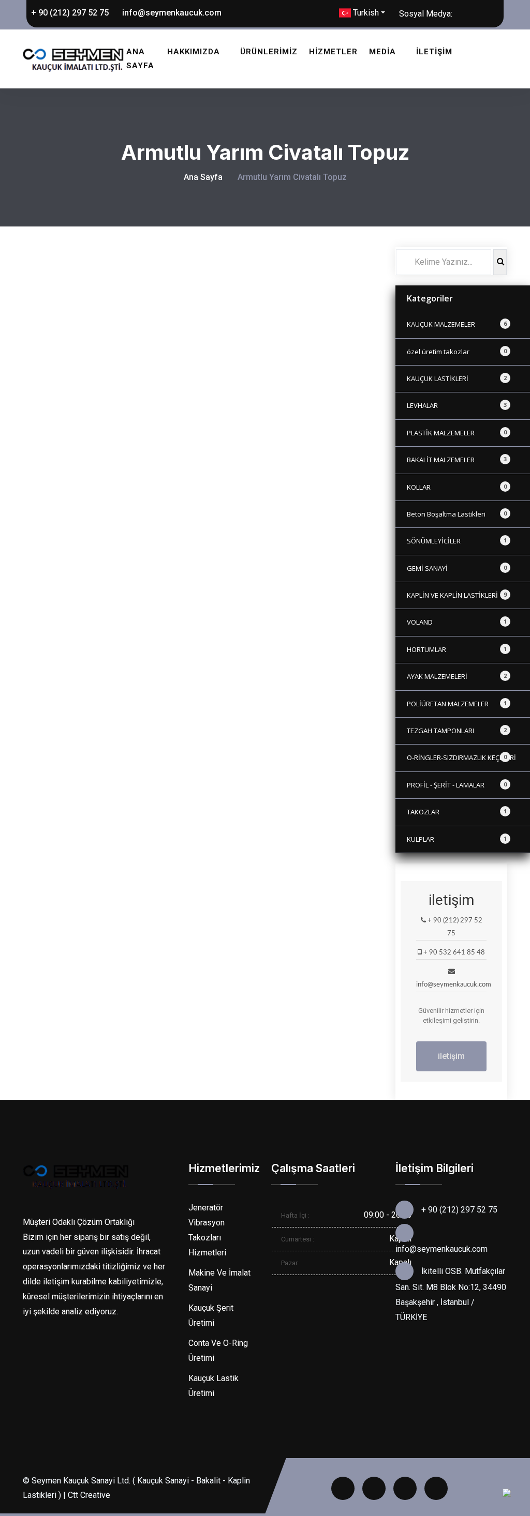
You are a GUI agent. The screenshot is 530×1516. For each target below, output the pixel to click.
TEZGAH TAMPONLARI (457, 730)
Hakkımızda (193, 51)
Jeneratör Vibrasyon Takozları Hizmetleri (207, 1230)
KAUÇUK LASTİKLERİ (457, 378)
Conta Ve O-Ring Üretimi (218, 1350)
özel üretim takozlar (457, 351)
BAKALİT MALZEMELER (457, 459)
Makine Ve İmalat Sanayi (219, 1280)
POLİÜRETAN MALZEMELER (457, 703)
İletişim (434, 51)
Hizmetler (333, 51)
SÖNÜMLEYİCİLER (457, 540)
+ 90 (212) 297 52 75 (69, 13)
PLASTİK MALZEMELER (457, 432)
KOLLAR (457, 487)
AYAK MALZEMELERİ (457, 676)
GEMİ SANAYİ (457, 568)
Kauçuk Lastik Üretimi (213, 1385)
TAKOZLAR (457, 811)
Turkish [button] (365, 13)
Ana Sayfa (140, 58)
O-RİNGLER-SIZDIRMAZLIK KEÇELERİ (461, 757)
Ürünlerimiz (269, 51)
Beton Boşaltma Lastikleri (457, 514)
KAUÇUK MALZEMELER (457, 324)
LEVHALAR (457, 405)
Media (382, 51)
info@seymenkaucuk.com (171, 13)
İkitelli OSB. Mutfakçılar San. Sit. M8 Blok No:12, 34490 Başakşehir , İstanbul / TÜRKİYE (450, 1294)
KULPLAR (457, 839)
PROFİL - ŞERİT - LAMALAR (457, 785)
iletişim (451, 1056)
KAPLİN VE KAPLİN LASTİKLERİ (457, 595)
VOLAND (457, 622)
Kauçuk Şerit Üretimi (210, 1315)
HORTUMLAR (457, 649)
